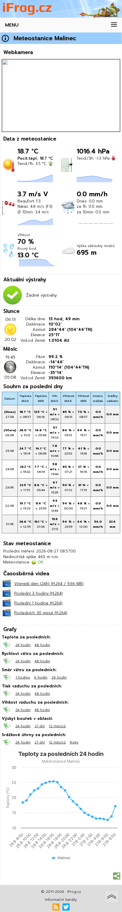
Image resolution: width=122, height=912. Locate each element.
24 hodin (22, 645)
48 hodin (42, 645)
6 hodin (40, 677)
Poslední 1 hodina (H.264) (38, 603)
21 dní (40, 726)
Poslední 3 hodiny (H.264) (38, 593)
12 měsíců (57, 726)
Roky (74, 742)
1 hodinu (22, 677)
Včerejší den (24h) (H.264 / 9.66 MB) (49, 583)
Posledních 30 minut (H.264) (40, 613)
